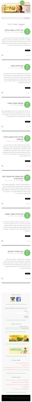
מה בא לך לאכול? (23, 326)
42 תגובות (28, 278)
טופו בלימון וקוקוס (17, 66)
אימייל (25, 311)
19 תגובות (28, 241)
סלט (9, 180)
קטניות (6, 180)
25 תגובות (28, 126)
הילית (27, 388)
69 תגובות (28, 166)
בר (28, 382)
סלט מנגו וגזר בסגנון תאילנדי (18, 388)
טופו (12, 67)
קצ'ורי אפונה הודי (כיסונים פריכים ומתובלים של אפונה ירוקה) (16, 367)
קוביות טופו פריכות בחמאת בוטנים (18, 382)
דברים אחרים (16, 141)
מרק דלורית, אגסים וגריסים (14, 30)
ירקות (12, 32)
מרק (9, 32)
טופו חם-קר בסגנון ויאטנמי (14, 214)
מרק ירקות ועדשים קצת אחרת (22, 363)
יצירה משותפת (10, 141)
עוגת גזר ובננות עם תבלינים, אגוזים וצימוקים (15, 384)
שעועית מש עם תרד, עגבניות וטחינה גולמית (15, 380)
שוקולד (9, 253)
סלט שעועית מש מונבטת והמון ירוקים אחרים (12, 177)
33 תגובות (28, 203)
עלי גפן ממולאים (25, 365)
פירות (6, 32)
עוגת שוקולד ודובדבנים (15, 251)
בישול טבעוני (16, 32)
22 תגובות (28, 55)
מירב (28, 380)
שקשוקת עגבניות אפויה (15, 103)
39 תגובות (28, 92)
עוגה (15, 253)
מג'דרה (23, 386)
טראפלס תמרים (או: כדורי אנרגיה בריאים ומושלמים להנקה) (16, 369)
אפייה (18, 105)
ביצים (15, 105)
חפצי (28, 384)
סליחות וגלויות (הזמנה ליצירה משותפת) (13, 138)
